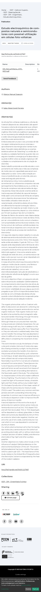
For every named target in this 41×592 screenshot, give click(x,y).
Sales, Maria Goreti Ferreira (14, 108)
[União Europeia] (9, 558)
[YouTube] (16, 521)
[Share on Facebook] (3, 493)
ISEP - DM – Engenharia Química (13, 15)
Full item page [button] (11, 498)
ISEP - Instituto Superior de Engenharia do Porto (19, 10)
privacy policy (26, 585)
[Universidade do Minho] (29, 541)
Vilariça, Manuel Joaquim (13, 94)
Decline (28, 589)
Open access (28, 43)
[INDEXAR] (16, 514)
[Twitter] (10, 521)
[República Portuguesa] (14, 553)
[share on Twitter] (8, 493)
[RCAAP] (21, 521)
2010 (4, 43)
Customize (5, 589)
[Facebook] (4, 521)
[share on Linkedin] (13, 493)
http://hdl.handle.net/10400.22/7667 (13, 54)
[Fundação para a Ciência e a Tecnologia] (12, 541)
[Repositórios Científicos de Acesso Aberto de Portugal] (6, 514)
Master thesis (13, 43)
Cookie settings (20, 574)
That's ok (35, 589)
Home (4, 10)
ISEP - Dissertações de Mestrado (13, 12)
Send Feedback (9, 78)
